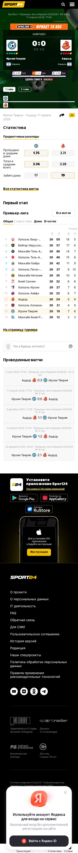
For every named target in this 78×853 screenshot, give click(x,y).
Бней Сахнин (27, 281)
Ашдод (67, 59)
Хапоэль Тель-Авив (31, 257)
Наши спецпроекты (25, 655)
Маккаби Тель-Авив (31, 251)
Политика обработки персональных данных (38, 664)
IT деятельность (23, 606)
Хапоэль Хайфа (28, 293)
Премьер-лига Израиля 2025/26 (38, 14)
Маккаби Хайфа (29, 263)
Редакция (17, 648)
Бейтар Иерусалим (31, 245)
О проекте (18, 592)
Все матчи (63, 213)
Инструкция (39, 552)
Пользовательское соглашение (34, 634)
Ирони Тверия (15, 59)
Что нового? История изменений (45, 488)
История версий (23, 641)
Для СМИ (17, 627)
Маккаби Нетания (30, 275)
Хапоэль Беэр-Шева (32, 239)
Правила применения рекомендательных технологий (35, 675)
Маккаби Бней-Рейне (32, 317)
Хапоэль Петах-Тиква (33, 269)
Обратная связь (22, 620)
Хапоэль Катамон (30, 305)
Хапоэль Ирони (28, 287)
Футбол (12, 14)
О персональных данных (29, 599)
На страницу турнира (20, 330)
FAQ (13, 613)
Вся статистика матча (21, 189)
